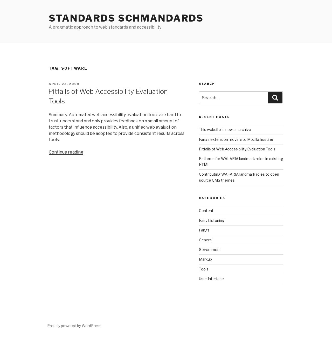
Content (206, 210)
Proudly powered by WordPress (74, 325)
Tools (204, 269)
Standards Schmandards (126, 18)
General (205, 240)
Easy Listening (211, 220)
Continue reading (66, 152)
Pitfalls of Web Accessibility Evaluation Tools (237, 149)
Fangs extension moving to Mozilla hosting (236, 139)
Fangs (204, 230)
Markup (205, 259)
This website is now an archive (225, 129)
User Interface (211, 278)
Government (210, 249)
